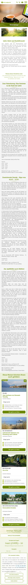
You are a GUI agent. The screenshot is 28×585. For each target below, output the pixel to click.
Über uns (8, 551)
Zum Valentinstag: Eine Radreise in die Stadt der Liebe (14, 75)
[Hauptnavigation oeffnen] (25, 2)
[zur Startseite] (6, 2)
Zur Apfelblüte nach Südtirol (14, 78)
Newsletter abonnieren (14, 535)
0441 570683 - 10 (14, 543)
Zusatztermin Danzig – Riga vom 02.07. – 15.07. (14, 77)
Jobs (20, 551)
